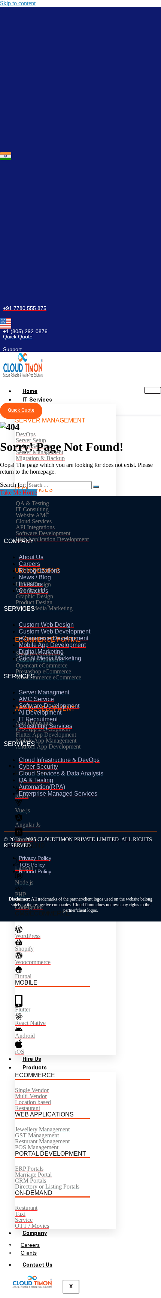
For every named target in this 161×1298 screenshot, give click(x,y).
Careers (30, 1245)
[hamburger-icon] (152, 390)
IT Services (37, 400)
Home (29, 391)
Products (34, 1068)
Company (34, 1233)
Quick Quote (21, 410)
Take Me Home (18, 492)
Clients (29, 1253)
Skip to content (18, 3)
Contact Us (37, 1265)
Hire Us (31, 1059)
